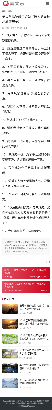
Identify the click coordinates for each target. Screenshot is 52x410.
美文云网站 (24, 242)
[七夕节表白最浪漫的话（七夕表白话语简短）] (10, 353)
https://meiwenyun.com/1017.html (20, 245)
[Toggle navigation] (47, 3)
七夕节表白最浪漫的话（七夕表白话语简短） (34, 352)
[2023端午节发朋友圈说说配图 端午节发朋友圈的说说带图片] (10, 324)
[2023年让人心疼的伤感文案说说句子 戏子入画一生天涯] (10, 339)
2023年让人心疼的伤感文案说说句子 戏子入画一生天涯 (34, 337)
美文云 (20, 401)
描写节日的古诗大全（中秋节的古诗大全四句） (34, 307)
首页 (4, 11)
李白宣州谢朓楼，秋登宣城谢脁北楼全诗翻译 (34, 367)
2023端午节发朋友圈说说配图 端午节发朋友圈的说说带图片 (34, 322)
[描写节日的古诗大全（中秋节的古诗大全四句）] (10, 309)
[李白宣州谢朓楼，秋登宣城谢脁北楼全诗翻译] (10, 368)
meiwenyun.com (30, 401)
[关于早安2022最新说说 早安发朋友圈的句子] (10, 383)
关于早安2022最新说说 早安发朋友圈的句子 (33, 381)
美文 (25, 28)
